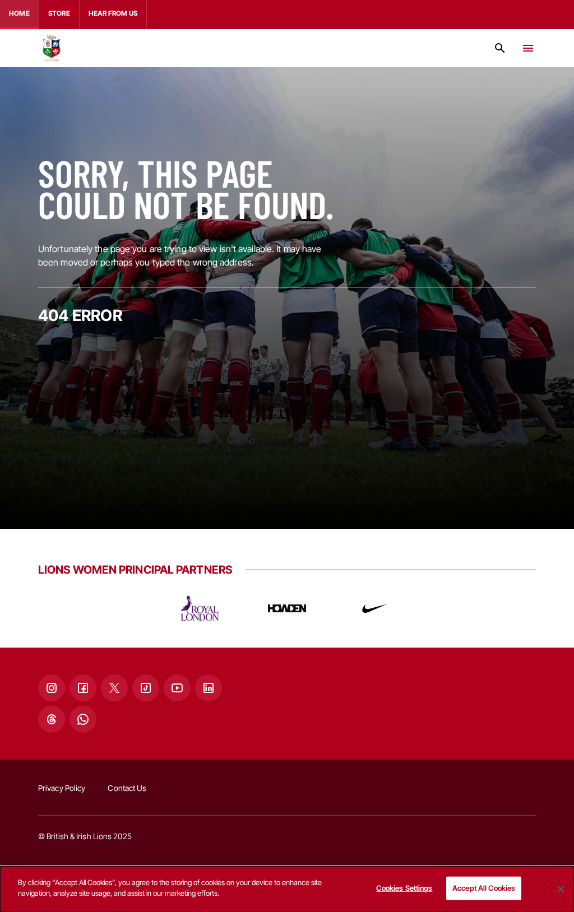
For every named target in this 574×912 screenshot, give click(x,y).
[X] (114, 687)
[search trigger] (500, 48)
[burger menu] (528, 48)
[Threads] (51, 719)
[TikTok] (145, 687)
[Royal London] (199, 608)
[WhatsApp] (83, 719)
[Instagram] (51, 687)
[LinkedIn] (208, 687)
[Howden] (287, 608)
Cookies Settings (404, 887)
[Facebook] (83, 687)
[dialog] (287, 889)
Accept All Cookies (483, 887)
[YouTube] (177, 687)
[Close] (560, 889)
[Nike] (374, 608)
